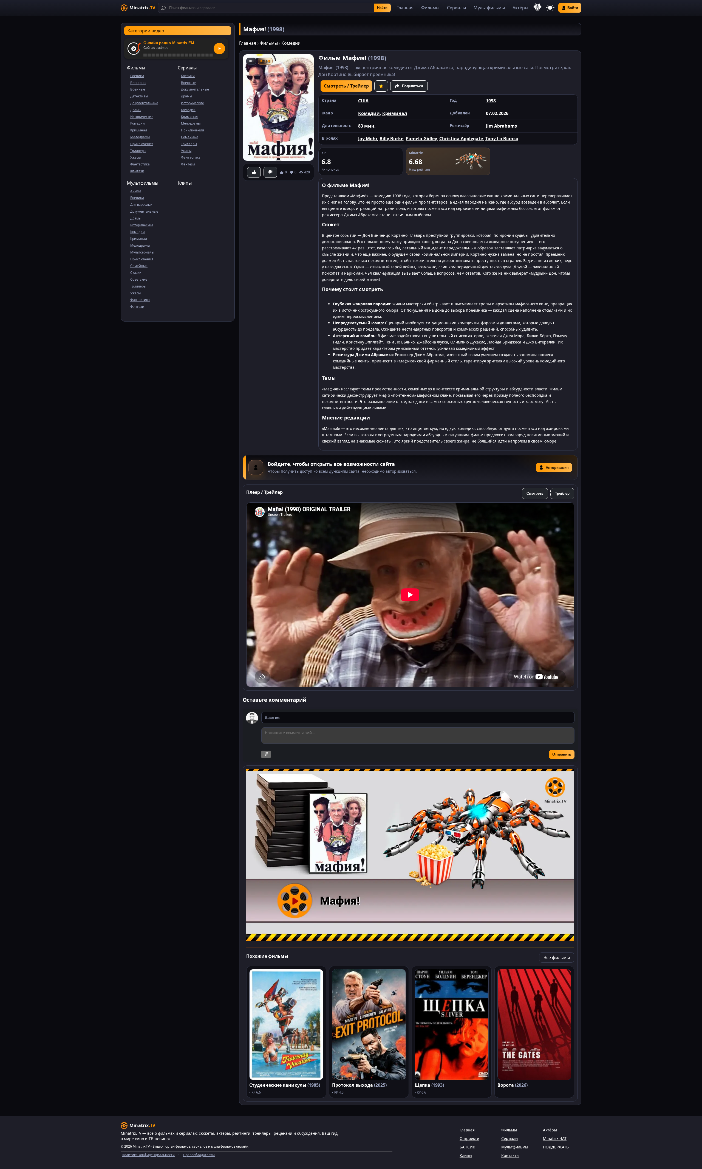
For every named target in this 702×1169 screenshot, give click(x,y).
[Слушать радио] (219, 48)
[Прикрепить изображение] (266, 754)
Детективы (139, 96)
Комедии (137, 123)
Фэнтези (137, 171)
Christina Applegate (461, 139)
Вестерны (138, 82)
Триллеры (138, 150)
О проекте (469, 1138)
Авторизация (557, 468)
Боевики (137, 76)
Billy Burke (391, 139)
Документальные (144, 103)
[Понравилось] (254, 172)
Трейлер (562, 493)
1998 (491, 101)
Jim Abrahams (501, 126)
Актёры (520, 8)
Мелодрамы (140, 137)
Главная (405, 8)
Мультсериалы (142, 252)
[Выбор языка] (537, 7)
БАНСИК (467, 1147)
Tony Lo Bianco (501, 139)
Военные (137, 89)
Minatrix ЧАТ (555, 1138)
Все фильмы (557, 957)
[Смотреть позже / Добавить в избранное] (381, 86)
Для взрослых (141, 204)
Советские (138, 279)
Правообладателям (199, 1155)
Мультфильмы (489, 8)
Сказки (135, 272)
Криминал (138, 130)
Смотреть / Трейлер (346, 86)
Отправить (561, 754)
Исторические (141, 116)
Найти (382, 8)
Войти (572, 8)
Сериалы (456, 8)
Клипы (185, 183)
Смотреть (535, 493)
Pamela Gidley (421, 139)
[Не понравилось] (270, 172)
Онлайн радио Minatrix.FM (168, 43)
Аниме (135, 191)
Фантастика (140, 164)
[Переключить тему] (550, 8)
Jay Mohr (367, 139)
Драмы (135, 110)
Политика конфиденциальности (148, 1155)
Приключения (141, 144)
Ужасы (135, 157)
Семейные (189, 137)
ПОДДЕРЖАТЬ (556, 1147)
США (363, 101)
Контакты (510, 1155)
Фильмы (430, 8)
